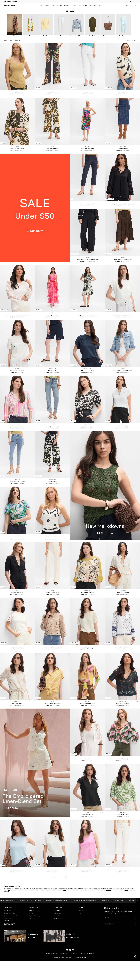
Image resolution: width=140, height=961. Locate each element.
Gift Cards (57, 918)
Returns (31, 913)
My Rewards (57, 910)
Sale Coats (92, 35)
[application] (136, 957)
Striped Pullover (122, 93)
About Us (81, 910)
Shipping (31, 910)
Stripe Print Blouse (17, 426)
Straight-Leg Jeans (87, 93)
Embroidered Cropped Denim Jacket (122, 370)
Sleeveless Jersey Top (17, 870)
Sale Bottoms (61, 35)
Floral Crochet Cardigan (122, 703)
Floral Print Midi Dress (87, 148)
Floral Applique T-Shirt (87, 370)
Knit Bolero (88, 759)
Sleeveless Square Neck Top (87, 870)
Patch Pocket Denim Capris (87, 204)
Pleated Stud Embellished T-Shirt (123, 315)
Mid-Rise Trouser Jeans (52, 592)
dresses (82, 888)
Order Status (57, 913)
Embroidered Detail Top (17, 648)
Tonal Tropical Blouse (123, 592)
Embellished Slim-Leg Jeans (17, 481)
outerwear (108, 890)
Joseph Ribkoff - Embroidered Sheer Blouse (17, 315)
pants (64, 890)
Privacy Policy (64, 953)
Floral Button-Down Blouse (122, 648)
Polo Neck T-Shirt (123, 426)
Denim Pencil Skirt (123, 148)
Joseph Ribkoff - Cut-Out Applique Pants (87, 259)
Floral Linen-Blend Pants (52, 148)
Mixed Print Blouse (17, 703)
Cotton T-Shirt (52, 870)
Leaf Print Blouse (87, 426)
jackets (126, 890)
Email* (107, 918)
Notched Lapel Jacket (17, 592)
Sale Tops (45, 35)
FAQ (30, 918)
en (82, 957)
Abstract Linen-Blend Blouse (88, 703)
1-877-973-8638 (10, 913)
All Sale (15, 35)
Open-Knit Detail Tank (17, 93)
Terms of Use (74, 953)
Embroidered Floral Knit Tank (52, 537)
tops (9, 890)
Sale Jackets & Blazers (76, 35)
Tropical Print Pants (52, 93)
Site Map (83, 953)
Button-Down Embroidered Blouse (52, 648)
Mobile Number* (109, 924)
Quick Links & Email (11, 916)
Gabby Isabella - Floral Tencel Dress (88, 315)
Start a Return (58, 916)
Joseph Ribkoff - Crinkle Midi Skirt (122, 259)
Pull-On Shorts (52, 370)
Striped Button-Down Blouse (52, 703)
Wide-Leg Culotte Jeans (52, 426)
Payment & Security (34, 916)
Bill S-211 (91, 953)
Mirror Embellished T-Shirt (17, 370)
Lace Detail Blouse (87, 814)
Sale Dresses (30, 35)
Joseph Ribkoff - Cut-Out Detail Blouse (123, 204)
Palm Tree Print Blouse (87, 592)
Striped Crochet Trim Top (123, 814)
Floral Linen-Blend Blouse (17, 148)
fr (85, 957)
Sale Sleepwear (123, 35)
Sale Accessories (108, 35)
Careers (81, 913)
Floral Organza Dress (52, 315)
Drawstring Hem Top (87, 648)
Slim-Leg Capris (122, 870)
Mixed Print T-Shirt (17, 537)
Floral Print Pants (52, 481)
